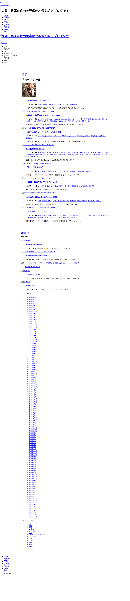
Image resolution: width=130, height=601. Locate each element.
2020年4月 (32, 379)
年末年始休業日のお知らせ (32, 267)
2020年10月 (33, 375)
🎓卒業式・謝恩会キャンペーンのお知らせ (43, 115)
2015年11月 (33, 453)
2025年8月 (32, 307)
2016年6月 (32, 439)
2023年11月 (33, 327)
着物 (69, 154)
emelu (51, 104)
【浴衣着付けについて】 (36, 211)
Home (6, 16)
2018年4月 (32, 411)
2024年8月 (32, 315)
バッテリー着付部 (79, 119)
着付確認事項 (73, 104)
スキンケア (32, 536)
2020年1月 (32, 383)
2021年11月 (33, 361)
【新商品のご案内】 (30, 285)
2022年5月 (32, 349)
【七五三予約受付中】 (35, 167)
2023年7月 (32, 331)
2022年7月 (32, 345)
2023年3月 (32, 335)
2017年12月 (33, 417)
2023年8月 (32, 329)
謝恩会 (98, 201)
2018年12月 (33, 399)
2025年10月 (33, 303)
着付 (60, 104)
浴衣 (100, 136)
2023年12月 (33, 325)
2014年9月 (32, 480)
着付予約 (65, 104)
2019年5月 (32, 395)
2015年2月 (32, 470)
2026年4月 (32, 299)
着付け (40, 104)
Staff (5, 21)
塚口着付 (95, 119)
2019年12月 (33, 385)
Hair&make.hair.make (60, 119)
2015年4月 (32, 467)
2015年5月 (32, 465)
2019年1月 (32, 397)
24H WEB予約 (5, 5)
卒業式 (88, 119)
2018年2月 (32, 413)
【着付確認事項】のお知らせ (37, 100)
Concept (7, 17)
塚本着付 (101, 119)
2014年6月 (32, 486)
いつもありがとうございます (39, 534)
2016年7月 (32, 437)
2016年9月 (32, 433)
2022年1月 (32, 357)
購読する (26, 233)
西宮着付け (91, 201)
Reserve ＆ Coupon (10, 55)
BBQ (30, 526)
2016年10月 (33, 431)
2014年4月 (32, 490)
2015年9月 (32, 457)
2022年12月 (33, 339)
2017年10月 (33, 419)
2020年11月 (33, 373)
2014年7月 (32, 484)
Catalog (6, 26)
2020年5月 (32, 377)
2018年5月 (32, 409)
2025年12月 (33, 301)
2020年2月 (32, 381)
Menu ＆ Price (8, 53)
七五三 (60, 171)
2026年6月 (32, 297)
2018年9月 (32, 405)
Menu (6, 22)
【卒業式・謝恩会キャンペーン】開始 (41, 197)
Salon (6, 19)
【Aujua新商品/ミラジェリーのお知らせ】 (37, 255)
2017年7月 (32, 421)
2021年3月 (32, 369)
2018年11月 (33, 401)
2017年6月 (32, 423)
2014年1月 (32, 496)
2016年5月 (32, 441)
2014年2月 (32, 494)
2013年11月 (33, 500)
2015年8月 (32, 459)
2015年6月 (32, 463)
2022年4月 (32, 351)
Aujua (31, 524)
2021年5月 (32, 367)
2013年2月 (32, 512)
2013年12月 (33, 498)
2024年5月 (32, 319)
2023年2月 (32, 337)
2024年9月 (32, 313)
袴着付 (35, 121)
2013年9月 (32, 504)
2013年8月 (32, 506)
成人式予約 (84, 186)
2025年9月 (32, 305)
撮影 (30, 544)
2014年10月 (33, 478)
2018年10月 (33, 403)
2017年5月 (32, 425)
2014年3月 (32, 492)
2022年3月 (32, 353)
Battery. (45, 104)
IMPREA (32, 531)
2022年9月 (32, 343)
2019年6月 (32, 393)
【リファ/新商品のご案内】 (32, 274)
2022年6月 (32, 347)
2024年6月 (32, 317)
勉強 (30, 542)
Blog (5, 31)
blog (30, 528)
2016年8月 (32, 435)
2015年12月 (33, 451)
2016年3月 (32, 445)
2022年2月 (32, 355)
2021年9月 (32, 363)
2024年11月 (33, 311)
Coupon (6, 24)
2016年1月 (32, 449)
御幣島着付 (94, 136)
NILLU (55, 104)
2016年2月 (32, 447)
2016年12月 (33, 427)
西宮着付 (41, 121)
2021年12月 (33, 359)
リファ (31, 540)
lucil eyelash (57, 136)
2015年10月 (33, 455)
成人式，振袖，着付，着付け (53, 154)
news (39, 119)
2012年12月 (33, 516)
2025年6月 (32, 309)
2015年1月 (32, 472)
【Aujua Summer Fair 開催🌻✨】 (35, 244)
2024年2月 (32, 323)
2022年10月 (33, 341)
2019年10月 (33, 387)
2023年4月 (32, 333)
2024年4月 (32, 321)
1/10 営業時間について (35, 149)
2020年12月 (33, 371)
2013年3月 (32, 510)
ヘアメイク (90, 152)
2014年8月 (32, 482)
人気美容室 (98, 152)
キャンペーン (71, 136)
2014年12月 (33, 474)
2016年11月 (33, 429)
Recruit (6, 28)
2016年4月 (32, 443)
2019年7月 (32, 391)
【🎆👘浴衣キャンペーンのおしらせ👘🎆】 (44, 132)
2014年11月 (33, 476)
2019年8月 (32, 389)
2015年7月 (32, 461)
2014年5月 (32, 488)
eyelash (31, 529)
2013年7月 (32, 508)
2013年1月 (32, 514)
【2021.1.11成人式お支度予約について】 (42, 182)
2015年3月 (32, 469)
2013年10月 (33, 502)
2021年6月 (32, 365)
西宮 (73, 154)
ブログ (31, 538)
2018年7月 (32, 407)
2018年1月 (32, 415)
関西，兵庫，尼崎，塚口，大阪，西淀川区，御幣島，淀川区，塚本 (68, 121)
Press (6, 29)
